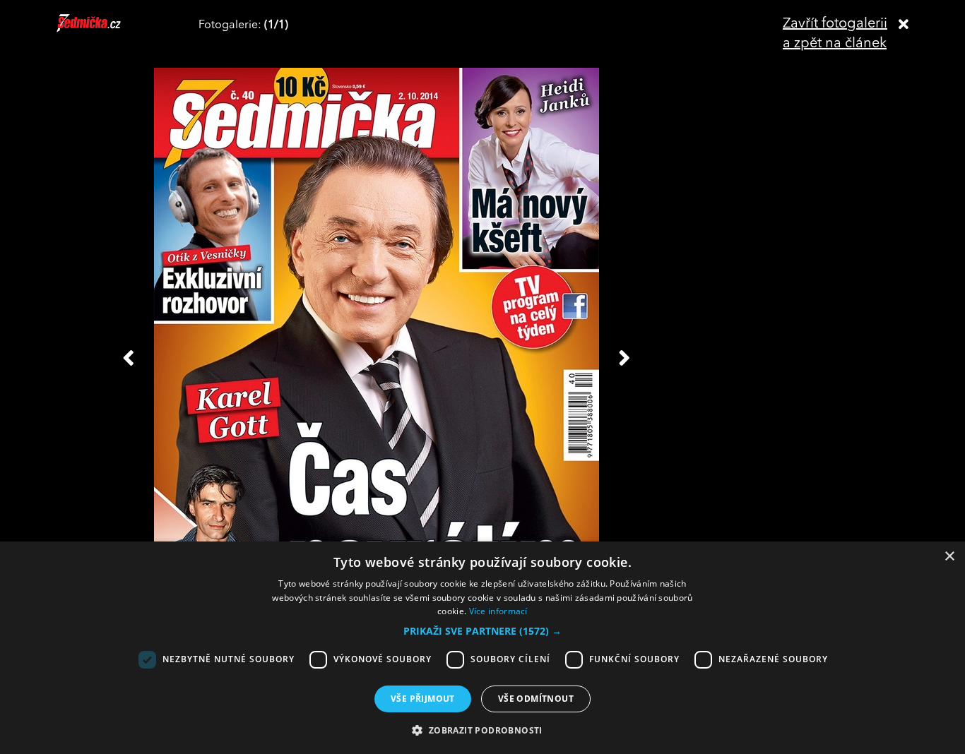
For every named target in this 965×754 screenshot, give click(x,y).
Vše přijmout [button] (423, 699)
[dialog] (482, 647)
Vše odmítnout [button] (536, 699)
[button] (482, 631)
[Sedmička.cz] (106, 29)
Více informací (498, 611)
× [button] (949, 556)
